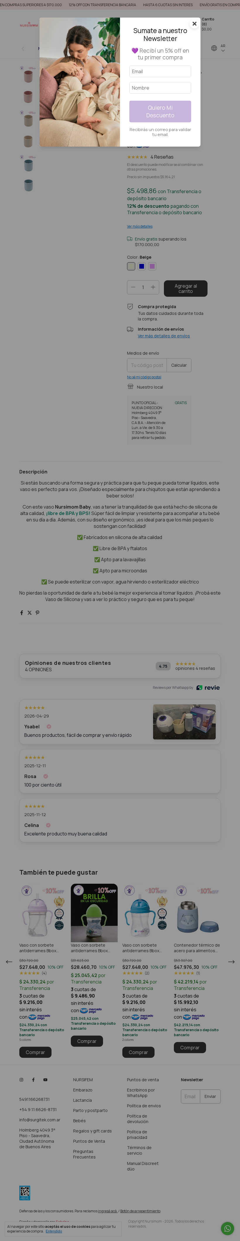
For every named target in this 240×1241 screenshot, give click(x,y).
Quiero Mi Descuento (160, 111)
